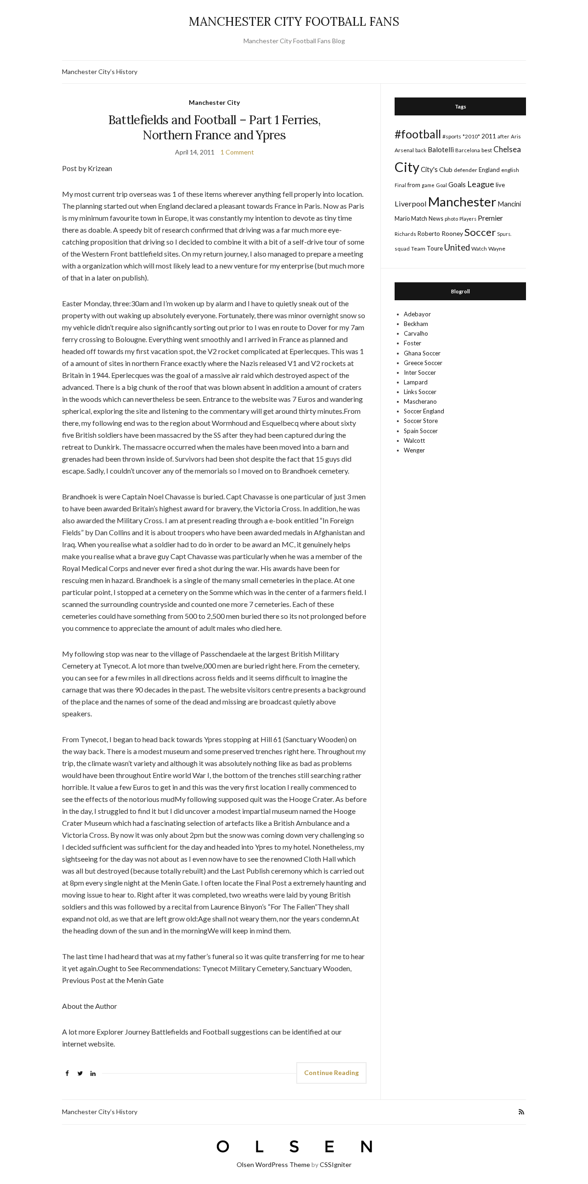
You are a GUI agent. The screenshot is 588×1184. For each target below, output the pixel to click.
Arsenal (404, 150)
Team (418, 248)
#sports (451, 136)
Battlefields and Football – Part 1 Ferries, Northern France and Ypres (214, 127)
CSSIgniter (335, 1164)
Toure (435, 248)
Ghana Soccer (422, 353)
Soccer (480, 232)
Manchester (462, 201)
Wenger (414, 450)
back (420, 150)
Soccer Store (421, 420)
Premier (490, 217)
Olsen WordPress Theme (273, 1164)
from (413, 185)
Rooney (452, 233)
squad (402, 249)
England (489, 169)
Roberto (429, 233)
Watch (479, 249)
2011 (488, 136)
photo (451, 219)
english (510, 169)
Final (400, 185)
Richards (405, 234)
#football (418, 134)
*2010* (471, 136)
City (407, 167)
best (486, 150)
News (436, 218)
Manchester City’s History (99, 71)
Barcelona (467, 150)
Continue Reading (331, 1072)
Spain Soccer (421, 431)
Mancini (509, 204)
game (428, 185)
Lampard (416, 382)
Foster (412, 343)
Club (445, 169)
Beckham (416, 323)
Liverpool (411, 203)
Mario (402, 218)
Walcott (414, 440)
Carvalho (416, 333)
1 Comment (237, 152)
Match (419, 218)
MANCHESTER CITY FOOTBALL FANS (294, 21)
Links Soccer (420, 391)
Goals (457, 184)
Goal (441, 185)
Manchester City (214, 102)
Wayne (496, 248)
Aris (516, 136)
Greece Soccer (423, 362)
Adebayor (417, 314)
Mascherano (420, 401)
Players (467, 219)
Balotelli (441, 149)
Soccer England (424, 411)
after (503, 136)
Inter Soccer (420, 372)
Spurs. (504, 234)
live (500, 185)
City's (429, 169)
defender (465, 169)
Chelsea (507, 149)
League (480, 184)
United (457, 247)
